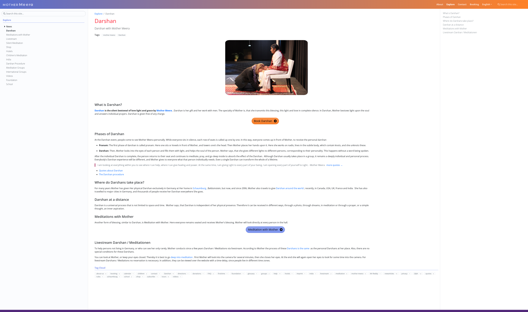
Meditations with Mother (455, 28)
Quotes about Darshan (111, 170)
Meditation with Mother (263, 229)
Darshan (99, 110)
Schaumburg (199, 188)
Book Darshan (263, 121)
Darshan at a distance (453, 24)
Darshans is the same (298, 248)
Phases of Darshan (452, 17)
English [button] (486, 4)
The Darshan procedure (111, 174)
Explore (98, 13)
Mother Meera (164, 110)
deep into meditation (182, 257)
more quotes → (334, 165)
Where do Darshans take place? (458, 20)
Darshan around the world (290, 188)
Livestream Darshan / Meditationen (460, 32)
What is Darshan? (451, 13)
